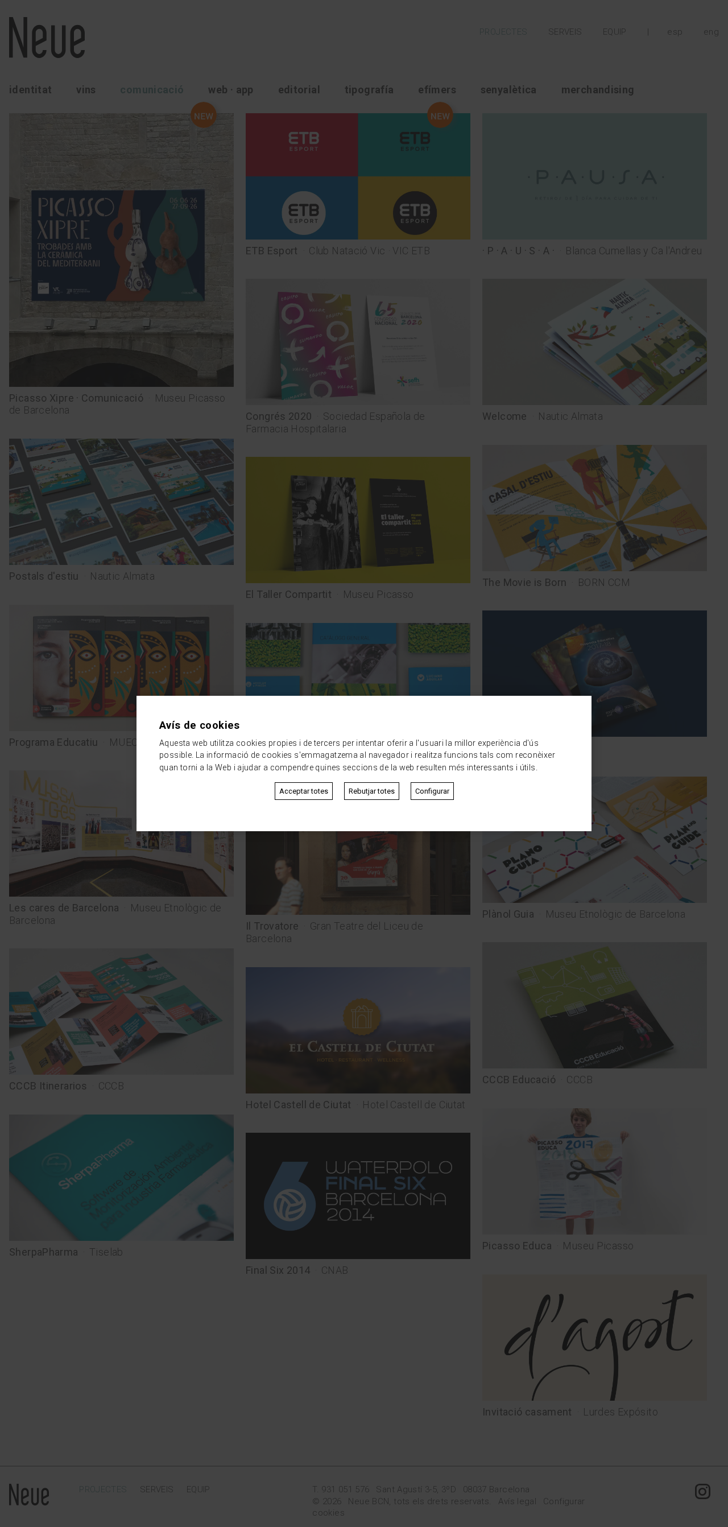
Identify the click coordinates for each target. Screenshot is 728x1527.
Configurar (432, 791)
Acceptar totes (303, 791)
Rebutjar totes (372, 791)
